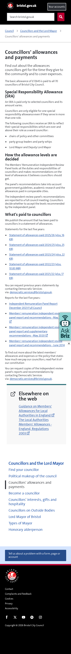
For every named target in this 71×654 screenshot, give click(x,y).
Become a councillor (24, 493)
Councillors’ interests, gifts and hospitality (33, 502)
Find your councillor (24, 470)
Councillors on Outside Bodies (32, 510)
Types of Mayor (20, 523)
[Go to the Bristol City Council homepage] (12, 576)
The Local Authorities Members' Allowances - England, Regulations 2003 (35, 426)
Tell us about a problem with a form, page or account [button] (34, 555)
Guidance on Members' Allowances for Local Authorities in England (37, 410)
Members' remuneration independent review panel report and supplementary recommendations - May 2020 (35, 331)
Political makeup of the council (33, 476)
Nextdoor (32, 618)
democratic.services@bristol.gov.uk (31, 292)
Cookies (9, 598)
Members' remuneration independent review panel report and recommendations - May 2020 (37, 317)
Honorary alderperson (26, 529)
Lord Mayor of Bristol (25, 517)
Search (60, 17)
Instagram (40, 618)
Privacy (9, 603)
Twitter (15, 618)
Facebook (6, 618)
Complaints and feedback (18, 593)
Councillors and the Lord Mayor (36, 463)
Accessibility (11, 608)
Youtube (23, 618)
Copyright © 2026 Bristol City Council (24, 625)
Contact (9, 588)
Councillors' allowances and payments (30, 484)
